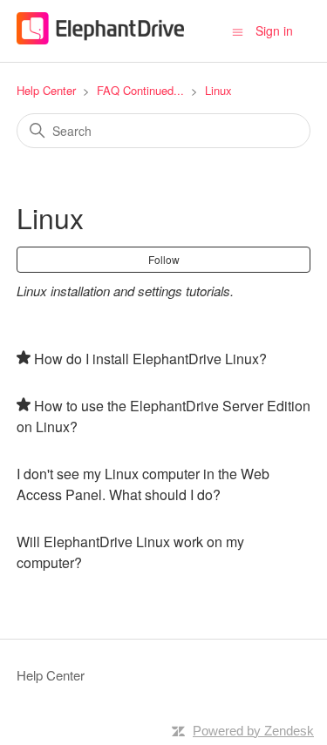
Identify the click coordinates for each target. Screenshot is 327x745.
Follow (164, 259)
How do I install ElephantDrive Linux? (150, 359)
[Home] (101, 39)
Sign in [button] (274, 30)
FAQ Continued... (140, 90)
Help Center (46, 90)
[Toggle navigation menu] (237, 30)
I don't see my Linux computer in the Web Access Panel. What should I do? (143, 484)
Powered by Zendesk (253, 730)
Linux (218, 90)
